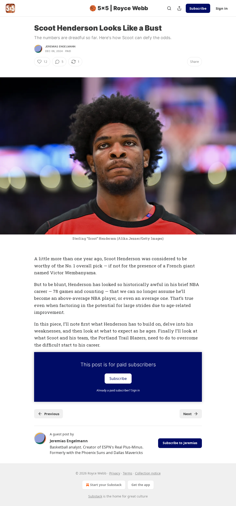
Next (187, 413)
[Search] (169, 8)
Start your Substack (106, 485)
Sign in (222, 8)
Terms (127, 473)
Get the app (140, 485)
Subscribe (197, 8)
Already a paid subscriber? (118, 390)
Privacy (114, 473)
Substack (95, 496)
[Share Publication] (179, 8)
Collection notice (148, 473)
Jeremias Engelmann (60, 46)
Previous (51, 413)
